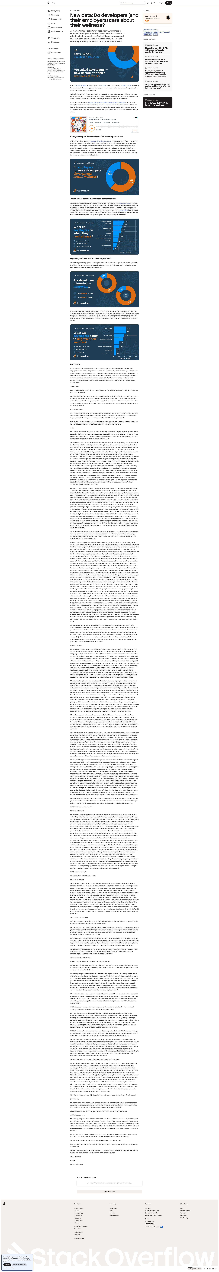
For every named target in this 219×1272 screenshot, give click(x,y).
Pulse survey (148, 34)
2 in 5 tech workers (80, 85)
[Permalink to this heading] (68, 137)
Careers (112, 1213)
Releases (55, 42)
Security (78, 1218)
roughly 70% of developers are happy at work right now (106, 102)
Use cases (78, 1216)
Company (55, 38)
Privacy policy (149, 1221)
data (160, 32)
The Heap (55, 15)
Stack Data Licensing (81, 1226)
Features (78, 1211)
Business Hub (57, 31)
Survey (155, 34)
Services (77, 1235)
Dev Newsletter (185, 1210)
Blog (181, 1208)
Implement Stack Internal (153, 1215)
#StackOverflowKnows (151, 30)
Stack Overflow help (152, 1210)
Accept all (7, 1264)
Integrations (79, 1220)
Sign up (169, 3)
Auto (199, 1268)
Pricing (77, 1223)
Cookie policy (149, 1224)
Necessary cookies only (19, 1264)
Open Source (56, 27)
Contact (147, 1208)
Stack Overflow (79, 1238)
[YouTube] (215, 1268)
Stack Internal (78, 1208)
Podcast (54, 49)
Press (111, 1210)
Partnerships (78, 1232)
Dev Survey (184, 1218)
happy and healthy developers (101, 141)
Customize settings (9, 1267)
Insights (166, 32)
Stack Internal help (151, 1213)
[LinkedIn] (204, 1268)
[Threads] (210, 1268)
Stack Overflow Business (56, 59)
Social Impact (114, 1215)
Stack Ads (77, 1229)
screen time (124, 210)
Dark (194, 1268)
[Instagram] (212, 1268)
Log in (161, 3)
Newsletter (56, 53)
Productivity (56, 19)
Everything (55, 11)
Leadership (113, 1208)
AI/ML (53, 23)
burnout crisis (126, 85)
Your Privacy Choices (152, 1227)
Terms (147, 1219)
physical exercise (125, 203)
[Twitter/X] (207, 1268)
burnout (103, 85)
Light (190, 1268)
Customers (79, 1213)
